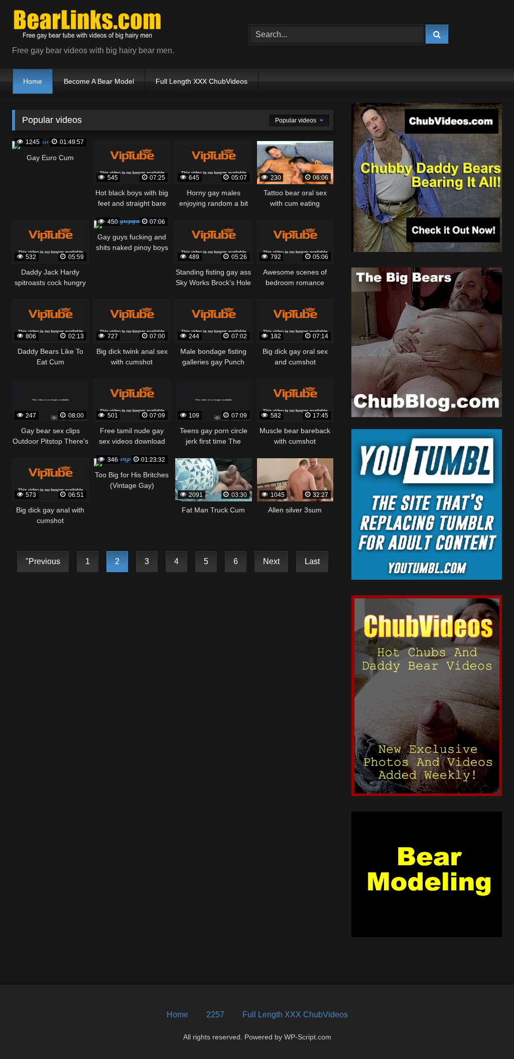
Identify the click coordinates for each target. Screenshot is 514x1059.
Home (32, 81)
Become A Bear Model (99, 81)
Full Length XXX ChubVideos (201, 81)
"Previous (43, 561)
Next (271, 561)
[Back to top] (483, 1029)
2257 (215, 1014)
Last (312, 561)
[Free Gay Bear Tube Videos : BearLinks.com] (114, 26)
